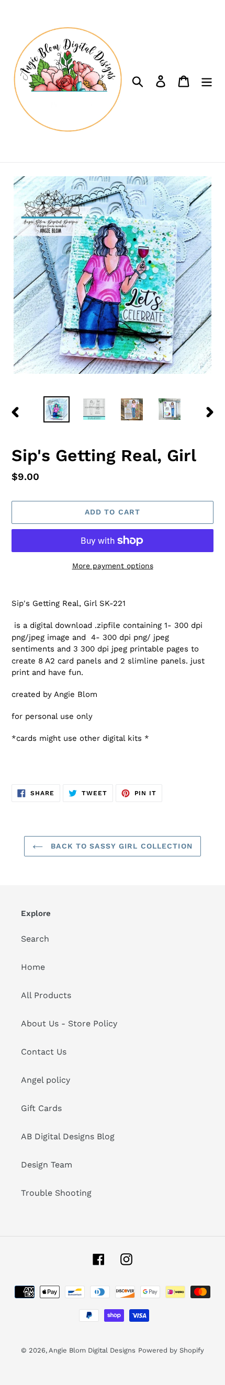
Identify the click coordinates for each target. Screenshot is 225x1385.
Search (35, 939)
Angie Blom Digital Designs (92, 1350)
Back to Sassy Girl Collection (120, 846)
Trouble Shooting (56, 1193)
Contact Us (43, 1052)
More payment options (112, 566)
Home (33, 967)
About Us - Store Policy (69, 1023)
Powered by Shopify (171, 1350)
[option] (56, 409)
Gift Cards (41, 1108)
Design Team (46, 1165)
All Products (46, 995)
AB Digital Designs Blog (68, 1136)
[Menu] (206, 81)
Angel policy (45, 1080)
